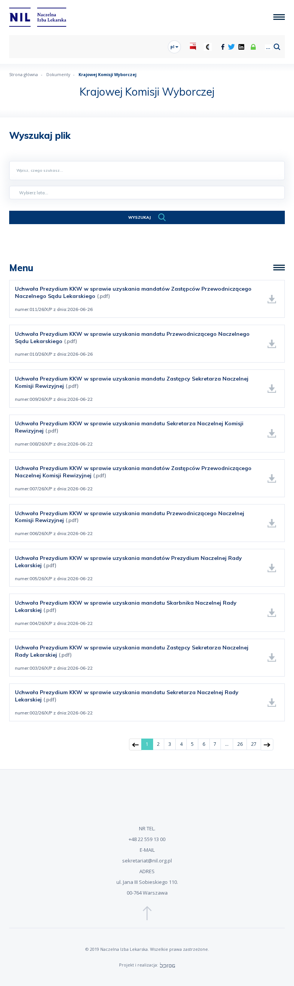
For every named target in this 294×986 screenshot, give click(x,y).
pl (172, 46)
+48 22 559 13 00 (147, 839)
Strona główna (23, 74)
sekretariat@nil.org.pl (147, 860)
